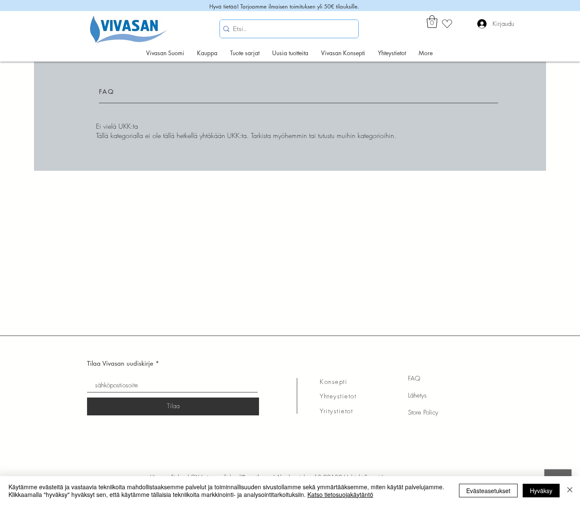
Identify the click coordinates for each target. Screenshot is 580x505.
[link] (432, 21)
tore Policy (424, 412)
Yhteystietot (338, 396)
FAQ (414, 378)
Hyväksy (541, 490)
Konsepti (333, 382)
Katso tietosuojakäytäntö (340, 494)
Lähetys (417, 395)
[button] (245, 53)
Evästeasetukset (488, 490)
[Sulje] (570, 490)
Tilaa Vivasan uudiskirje (120, 363)
